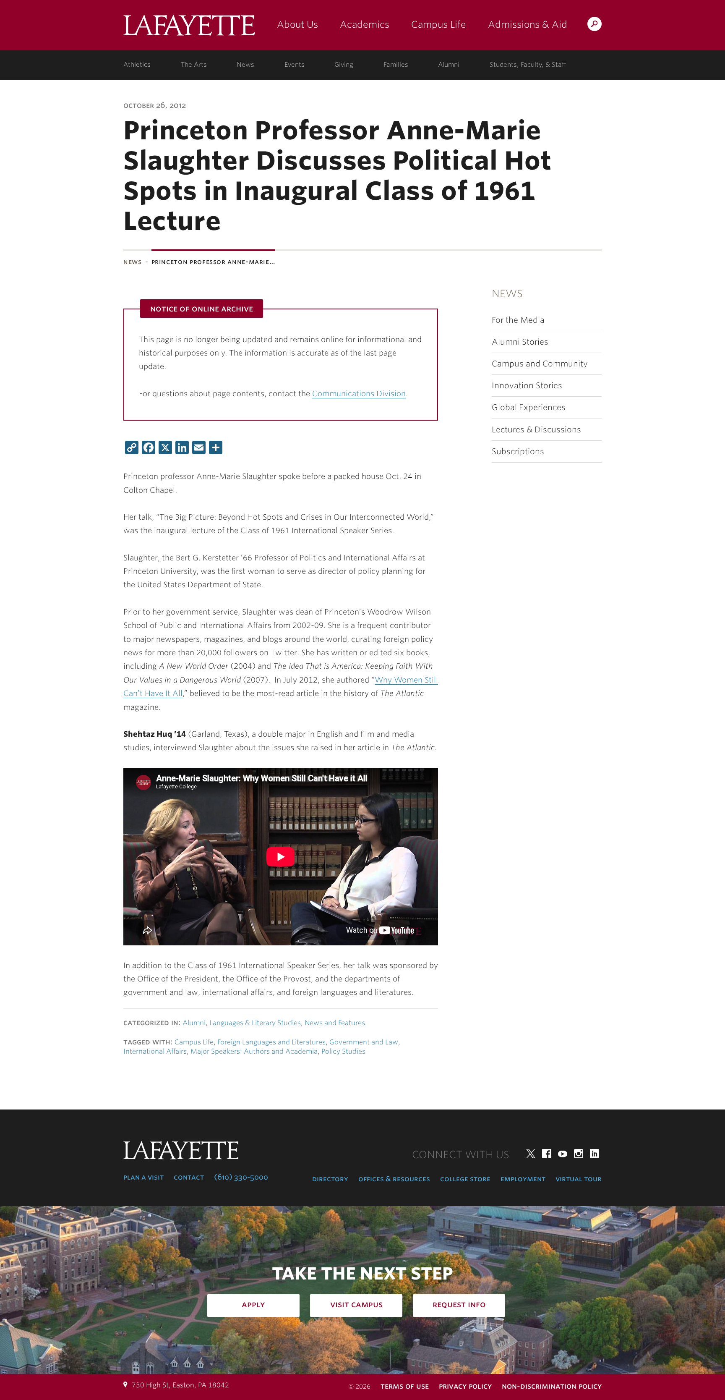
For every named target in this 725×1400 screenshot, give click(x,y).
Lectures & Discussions (536, 429)
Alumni (448, 64)
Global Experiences (529, 407)
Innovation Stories (527, 385)
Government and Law (363, 1042)
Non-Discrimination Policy (552, 1386)
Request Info (459, 1304)
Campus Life (438, 24)
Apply (253, 1304)
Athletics (137, 64)
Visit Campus (356, 1304)
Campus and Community (540, 364)
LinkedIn (594, 1153)
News (245, 64)
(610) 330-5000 (241, 1177)
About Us (297, 24)
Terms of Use (405, 1386)
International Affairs (155, 1051)
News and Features (335, 1023)
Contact (189, 1177)
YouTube (562, 1153)
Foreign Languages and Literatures (271, 1042)
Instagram (578, 1153)
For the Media (518, 320)
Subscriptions (518, 451)
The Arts (194, 64)
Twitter (531, 1153)
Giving (343, 64)
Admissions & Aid (527, 24)
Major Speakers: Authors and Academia (254, 1051)
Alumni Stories (520, 342)
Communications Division (359, 393)
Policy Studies (343, 1051)
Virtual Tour (578, 1179)
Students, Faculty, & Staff (528, 64)
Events (294, 64)
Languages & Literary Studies (255, 1023)
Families (395, 64)
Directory (330, 1179)
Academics (364, 24)
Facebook (547, 1153)
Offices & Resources (394, 1179)
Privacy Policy (465, 1386)
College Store (465, 1179)
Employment (523, 1179)
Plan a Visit (143, 1177)
